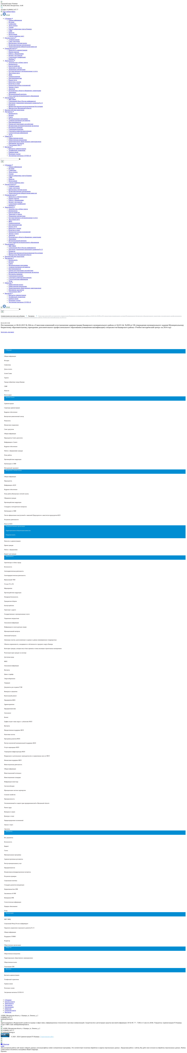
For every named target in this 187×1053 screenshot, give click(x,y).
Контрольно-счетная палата (18, 43)
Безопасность (13, 64)
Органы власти (10, 38)
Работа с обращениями (16, 54)
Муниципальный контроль (17, 94)
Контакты (8, 147)
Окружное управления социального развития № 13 (26, 103)
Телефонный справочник (17, 150)
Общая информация (15, 20)
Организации (9, 97)
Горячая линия (13, 152)
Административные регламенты (19, 120)
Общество (8, 136)
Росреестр (12, 104)
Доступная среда (14, 73)
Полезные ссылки (14, 154)
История (11, 22)
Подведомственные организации (20, 45)
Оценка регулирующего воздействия (21, 124)
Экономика (12, 92)
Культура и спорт (14, 83)
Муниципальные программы (18, 119)
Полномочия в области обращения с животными (25, 90)
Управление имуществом (17, 69)
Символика (12, 24)
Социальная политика (16, 129)
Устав (10, 134)
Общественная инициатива (18, 140)
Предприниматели (15, 122)
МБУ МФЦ (12, 99)
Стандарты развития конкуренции (20, 131)
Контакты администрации (17, 148)
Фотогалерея (13, 34)
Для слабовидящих (8, 11)
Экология (12, 89)
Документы (9, 112)
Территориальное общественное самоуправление (25, 141)
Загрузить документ (7, 332)
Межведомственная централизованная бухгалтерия (26, 106)
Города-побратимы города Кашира (20, 29)
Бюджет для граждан (15, 55)
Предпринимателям (15, 78)
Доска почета (13, 25)
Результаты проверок (15, 127)
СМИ (10, 31)
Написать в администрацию (18, 50)
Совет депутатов (14, 41)
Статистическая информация (18, 133)
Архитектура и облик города (18, 62)
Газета (11, 117)
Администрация (14, 39)
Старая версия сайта (46, 1036)
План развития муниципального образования (24, 96)
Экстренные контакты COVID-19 (20, 155)
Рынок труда (13, 80)
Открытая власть (10, 48)
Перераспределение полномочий (19, 85)
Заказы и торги (14, 87)
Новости (11, 32)
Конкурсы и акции (15, 82)
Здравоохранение (14, 76)
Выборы (12, 59)
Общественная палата (16, 138)
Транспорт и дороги (15, 68)
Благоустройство (14, 66)
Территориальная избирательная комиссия (23, 46)
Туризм (11, 27)
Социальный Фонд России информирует (22, 101)
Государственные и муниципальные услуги (23, 71)
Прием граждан (14, 52)
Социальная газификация (17, 57)
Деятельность (9, 61)
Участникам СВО (15, 145)
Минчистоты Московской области (20, 108)
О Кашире (8, 18)
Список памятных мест (16, 36)
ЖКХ (10, 75)
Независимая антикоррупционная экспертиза (24, 126)
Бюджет (11, 115)
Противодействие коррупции (14, 110)
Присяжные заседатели (16, 143)
